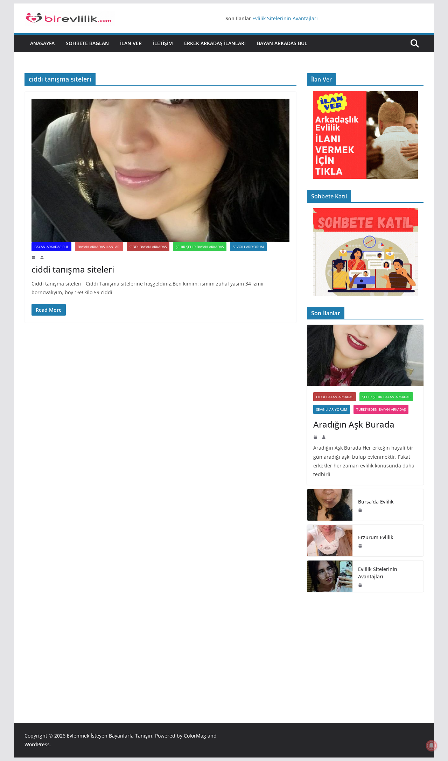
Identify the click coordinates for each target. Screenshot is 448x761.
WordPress (37, 744)
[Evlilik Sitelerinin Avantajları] (329, 576)
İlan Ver (131, 43)
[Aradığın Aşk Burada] (365, 355)
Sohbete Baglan (87, 43)
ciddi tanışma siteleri (72, 269)
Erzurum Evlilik (375, 537)
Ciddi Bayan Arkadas (148, 246)
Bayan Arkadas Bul (282, 43)
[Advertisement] (365, 647)
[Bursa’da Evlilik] (329, 505)
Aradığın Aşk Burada (353, 424)
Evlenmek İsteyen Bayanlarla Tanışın (109, 735)
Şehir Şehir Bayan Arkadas (200, 246)
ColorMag (195, 735)
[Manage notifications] (431, 745)
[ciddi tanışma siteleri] (160, 170)
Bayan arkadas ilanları (99, 246)
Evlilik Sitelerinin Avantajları (285, 18)
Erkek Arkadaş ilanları (215, 43)
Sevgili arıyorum (248, 246)
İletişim (163, 43)
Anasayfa (42, 43)
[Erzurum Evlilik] (329, 540)
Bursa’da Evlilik (376, 501)
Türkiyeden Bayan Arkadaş (381, 409)
